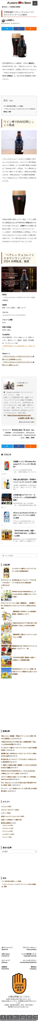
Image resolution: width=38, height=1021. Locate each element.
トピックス (6, 806)
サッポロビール (8, 834)
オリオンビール (7, 828)
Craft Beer (8, 432)
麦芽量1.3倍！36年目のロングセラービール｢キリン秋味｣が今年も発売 (18, 605)
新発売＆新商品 (15, 7)
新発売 (32, 437)
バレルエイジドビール (30, 435)
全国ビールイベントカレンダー (12, 816)
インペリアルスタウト (18, 432)
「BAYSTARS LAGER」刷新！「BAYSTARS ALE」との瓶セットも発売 (24, 533)
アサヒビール (7, 825)
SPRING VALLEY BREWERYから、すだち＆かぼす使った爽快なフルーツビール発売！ (24, 594)
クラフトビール (30, 432)
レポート (5, 813)
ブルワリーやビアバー (10, 810)
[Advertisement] (19, 703)
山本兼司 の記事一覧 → (26, 418)
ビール (22, 437)
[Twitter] (7, 28)
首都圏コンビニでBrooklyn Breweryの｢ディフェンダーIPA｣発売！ (24, 464)
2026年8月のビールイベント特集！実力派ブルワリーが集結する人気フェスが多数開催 (24, 671)
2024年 (27, 430)
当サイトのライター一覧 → (26, 422)
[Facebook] (19, 28)
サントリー (7, 837)
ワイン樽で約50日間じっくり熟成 (13, 106)
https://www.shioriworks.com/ (19, 415)
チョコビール (6, 435)
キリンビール (7, 831)
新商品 (27, 437)
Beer (32, 430)
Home (5, 7)
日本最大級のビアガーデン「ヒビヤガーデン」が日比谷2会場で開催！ (24, 497)
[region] (19, 1018)
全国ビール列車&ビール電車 (11, 820)
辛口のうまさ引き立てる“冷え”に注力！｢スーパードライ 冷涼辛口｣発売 (25, 515)
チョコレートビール (17, 435)
